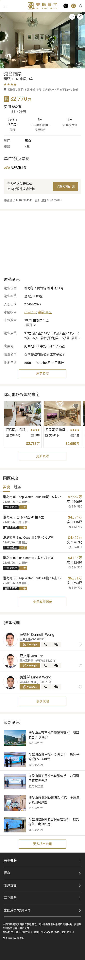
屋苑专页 (42, 374)
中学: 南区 (45, 312)
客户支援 (10, 885)
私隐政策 (19, 938)
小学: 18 (30, 312)
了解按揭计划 (65, 186)
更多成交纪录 (42, 602)
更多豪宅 (42, 456)
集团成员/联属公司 (17, 910)
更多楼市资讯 (42, 844)
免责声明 (7, 938)
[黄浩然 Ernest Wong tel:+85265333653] (46, 686)
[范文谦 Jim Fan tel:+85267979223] (46, 665)
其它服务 (10, 898)
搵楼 (7, 873)
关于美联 (10, 860)
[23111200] (73, 6)
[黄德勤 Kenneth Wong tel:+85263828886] (46, 644)
